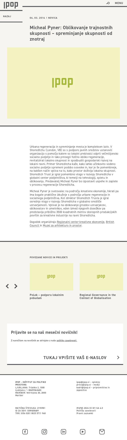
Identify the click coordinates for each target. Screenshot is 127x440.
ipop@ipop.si (83, 382)
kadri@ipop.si (84, 387)
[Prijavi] (118, 357)
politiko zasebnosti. (67, 340)
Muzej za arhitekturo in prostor (62, 225)
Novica (52, 17)
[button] (108, 3)
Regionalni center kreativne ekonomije (81, 222)
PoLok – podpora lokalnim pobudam (47, 296)
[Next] (16, 286)
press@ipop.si (84, 384)
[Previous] (7, 286)
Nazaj (7, 16)
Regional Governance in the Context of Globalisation (98, 296)
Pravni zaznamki (85, 413)
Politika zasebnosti (86, 410)
